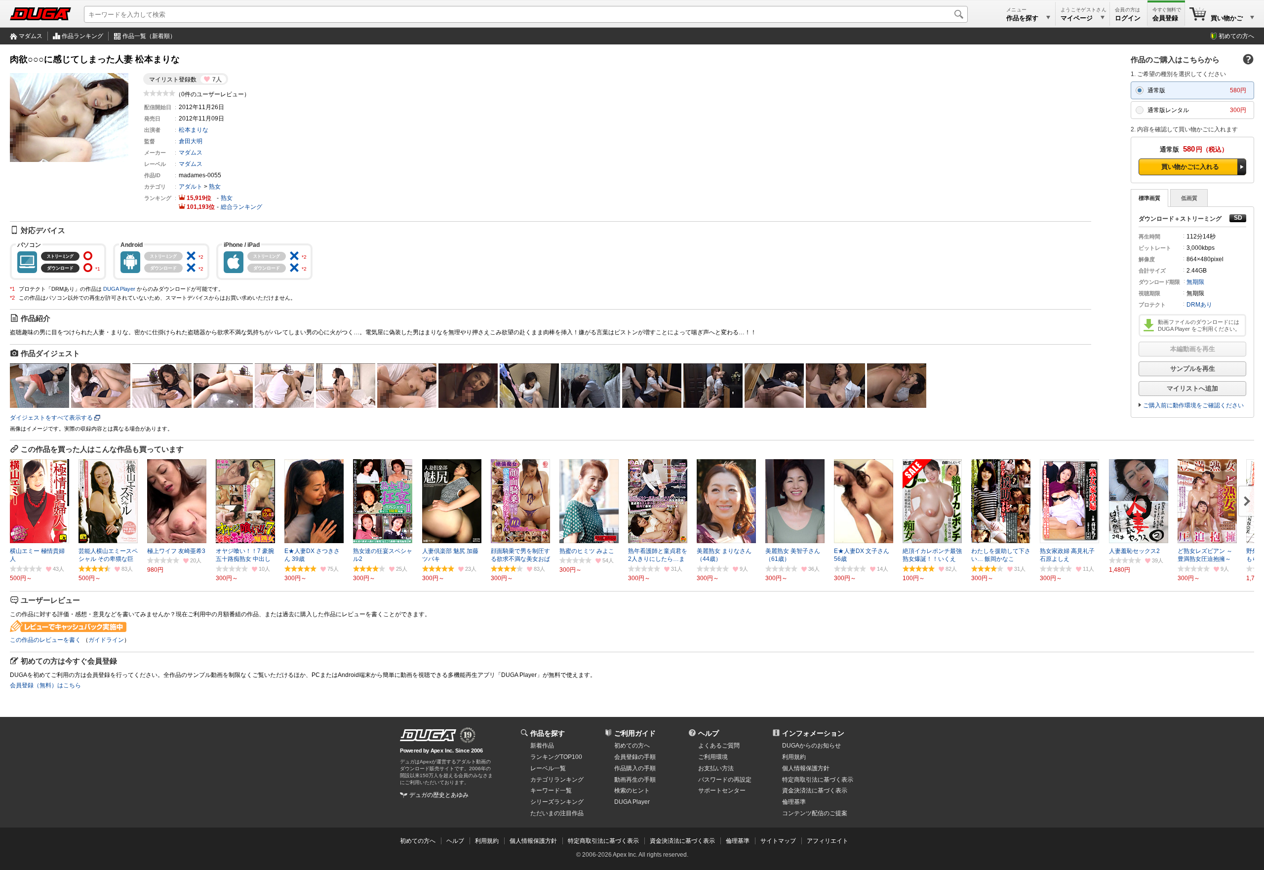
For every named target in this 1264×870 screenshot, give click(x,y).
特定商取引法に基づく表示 (603, 840)
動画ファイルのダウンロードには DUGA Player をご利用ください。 (1199, 325)
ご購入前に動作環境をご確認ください (1193, 405)
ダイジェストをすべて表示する (51, 417)
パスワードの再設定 (724, 779)
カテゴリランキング (557, 779)
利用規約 (794, 756)
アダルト (190, 186)
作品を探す (547, 733)
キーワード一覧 (551, 790)
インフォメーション (813, 733)
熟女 (215, 186)
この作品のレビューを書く (45, 639)
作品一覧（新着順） (149, 36)
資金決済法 (814, 790)
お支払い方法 (716, 768)
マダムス (30, 36)
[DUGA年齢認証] (428, 735)
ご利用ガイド (635, 733)
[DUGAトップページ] (40, 13)
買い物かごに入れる (1190, 166)
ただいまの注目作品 (557, 813)
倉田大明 (190, 141)
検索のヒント (632, 790)
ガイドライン (106, 639)
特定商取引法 (817, 779)
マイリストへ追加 (1192, 388)
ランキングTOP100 (556, 756)
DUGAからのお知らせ (811, 745)
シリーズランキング (557, 801)
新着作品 (542, 745)
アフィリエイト (827, 840)
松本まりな (193, 129)
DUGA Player (119, 289)
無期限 (1195, 281)
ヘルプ (708, 733)
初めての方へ (1236, 36)
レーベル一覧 (548, 768)
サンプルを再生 (1192, 368)
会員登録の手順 (635, 756)
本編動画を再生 (1192, 349)
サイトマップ (778, 840)
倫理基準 (794, 801)
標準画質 (1149, 198)
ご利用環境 (713, 756)
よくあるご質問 (719, 745)
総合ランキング (241, 206)
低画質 (1189, 198)
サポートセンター (722, 790)
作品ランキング (82, 36)
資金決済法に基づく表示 (682, 840)
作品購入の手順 (635, 768)
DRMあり (1199, 304)
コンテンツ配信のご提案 (814, 813)
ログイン (1128, 18)
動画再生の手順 (635, 779)
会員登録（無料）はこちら (45, 685)
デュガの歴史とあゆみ (439, 794)
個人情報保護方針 (806, 768)
